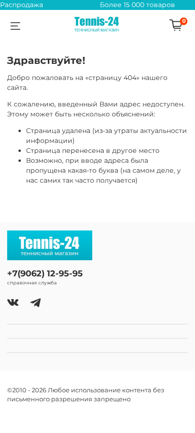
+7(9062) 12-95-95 (45, 273)
